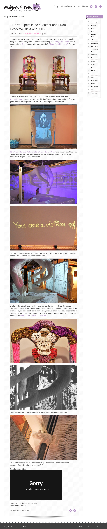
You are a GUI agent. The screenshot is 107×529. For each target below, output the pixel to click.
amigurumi (94, 25)
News (85, 6)
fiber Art (39, 34)
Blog (56, 6)
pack (92, 77)
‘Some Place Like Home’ (58, 44)
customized (94, 43)
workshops (94, 93)
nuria (45, 34)
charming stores (93, 36)
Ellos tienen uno (94, 50)
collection (93, 40)
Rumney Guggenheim (61, 42)
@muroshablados (16, 99)
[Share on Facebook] (75, 510)
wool (92, 90)
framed (93, 64)
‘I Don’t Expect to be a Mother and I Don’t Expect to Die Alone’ (32, 152)
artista (26, 34)
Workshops (66, 6)
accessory (94, 22)
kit (91, 67)
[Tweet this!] (71, 510)
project (93, 83)
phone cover (94, 80)
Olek (23, 44)
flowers (93, 61)
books (92, 31)
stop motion (94, 86)
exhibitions (32, 34)
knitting (93, 70)
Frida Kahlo (24, 316)
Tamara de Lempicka (38, 316)
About (77, 6)
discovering (94, 46)
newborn (93, 74)
